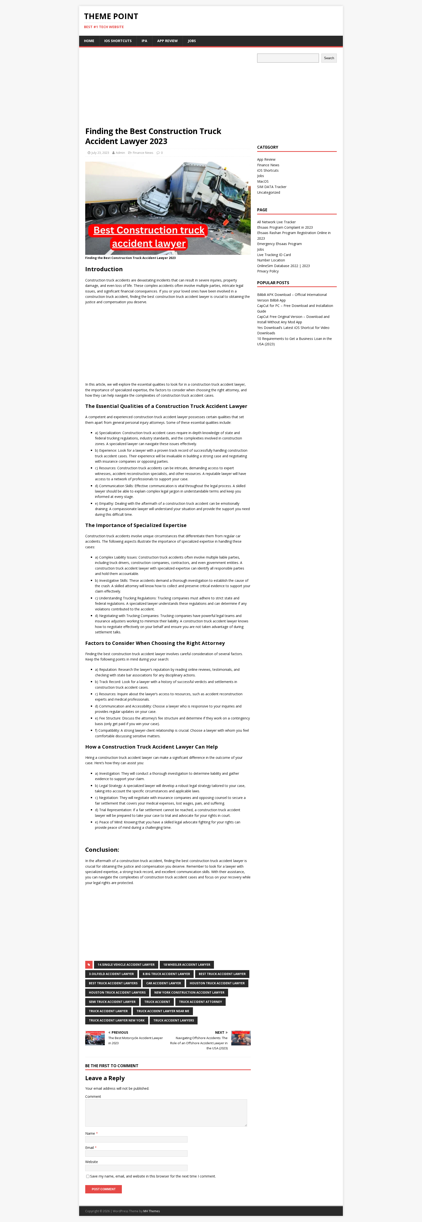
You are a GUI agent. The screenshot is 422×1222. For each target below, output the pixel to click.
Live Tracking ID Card (274, 254)
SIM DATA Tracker (271, 186)
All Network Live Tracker (276, 222)
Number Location (271, 260)
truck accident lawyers (173, 1020)
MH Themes (151, 1211)
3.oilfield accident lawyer (111, 974)
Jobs (192, 40)
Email (90, 1147)
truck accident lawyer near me (163, 1011)
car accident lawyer (163, 983)
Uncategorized (268, 192)
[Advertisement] (168, 90)
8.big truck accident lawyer (166, 974)
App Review (167, 40)
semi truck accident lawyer (112, 1002)
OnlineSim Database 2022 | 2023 (283, 265)
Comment (93, 1096)
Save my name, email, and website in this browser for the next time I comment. (153, 1176)
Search (329, 58)
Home (89, 40)
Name (90, 1133)
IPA (144, 40)
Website (91, 1161)
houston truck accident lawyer (217, 983)
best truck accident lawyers (113, 983)
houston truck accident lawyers (117, 992)
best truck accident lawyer (222, 974)
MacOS (263, 181)
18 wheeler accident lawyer (186, 965)
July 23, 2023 (100, 152)
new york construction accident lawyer (189, 992)
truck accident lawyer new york (117, 1020)
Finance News (143, 152)
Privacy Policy (268, 271)
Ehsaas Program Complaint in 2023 (285, 227)
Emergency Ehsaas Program (279, 243)
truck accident (157, 1002)
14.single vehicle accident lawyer (126, 965)
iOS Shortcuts (118, 40)
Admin (120, 152)
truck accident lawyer (108, 1011)
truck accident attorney (200, 1002)
